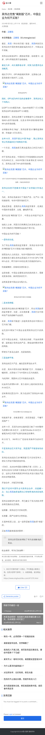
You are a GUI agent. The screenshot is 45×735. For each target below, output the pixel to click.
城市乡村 (33, 23)
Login (10, 714)
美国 (10, 43)
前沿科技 (24, 23)
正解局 (10, 32)
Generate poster (11, 596)
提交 (22, 718)
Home (4, 9)
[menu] (41, 3)
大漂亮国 (5, 26)
